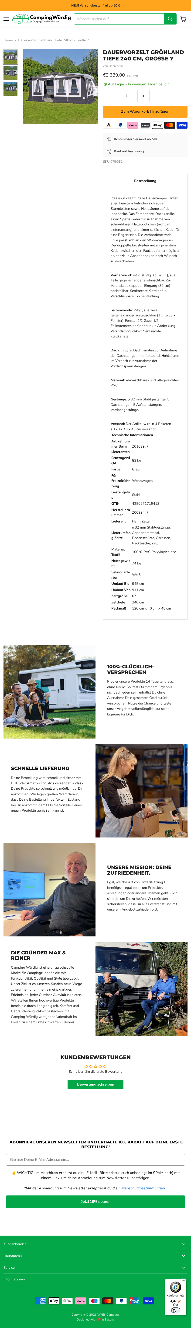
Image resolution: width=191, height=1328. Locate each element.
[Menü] (183, 1282)
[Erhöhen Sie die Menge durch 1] (144, 96)
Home (8, 40)
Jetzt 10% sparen (96, 1202)
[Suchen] (170, 19)
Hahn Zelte (116, 66)
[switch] (175, 1310)
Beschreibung (145, 181)
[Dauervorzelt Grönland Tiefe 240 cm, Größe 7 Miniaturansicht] (10, 56)
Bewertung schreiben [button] (95, 1084)
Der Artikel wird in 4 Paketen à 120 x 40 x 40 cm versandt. (145, 403)
